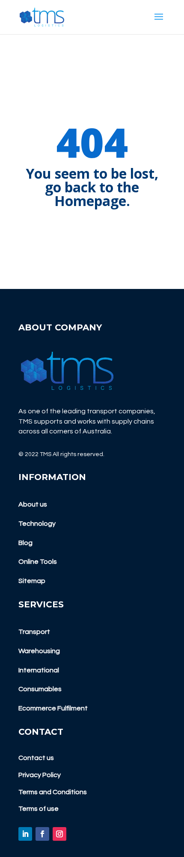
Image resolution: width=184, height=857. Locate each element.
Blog (25, 542)
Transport (34, 631)
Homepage (90, 200)
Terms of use (38, 808)
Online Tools (37, 561)
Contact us (36, 757)
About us (32, 504)
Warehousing (39, 651)
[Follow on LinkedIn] (25, 834)
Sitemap (31, 580)
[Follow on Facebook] (42, 834)
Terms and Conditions (52, 792)
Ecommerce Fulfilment (53, 708)
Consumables (40, 689)
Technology (37, 523)
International (38, 670)
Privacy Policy (39, 775)
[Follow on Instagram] (59, 834)
